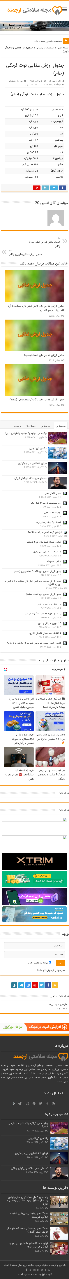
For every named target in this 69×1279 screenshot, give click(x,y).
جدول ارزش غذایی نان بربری (47, 552)
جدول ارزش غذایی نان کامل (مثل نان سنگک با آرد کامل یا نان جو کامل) (33, 582)
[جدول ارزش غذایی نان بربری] (65, 552)
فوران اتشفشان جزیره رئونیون (32, 463)
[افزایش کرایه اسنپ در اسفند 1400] (65, 532)
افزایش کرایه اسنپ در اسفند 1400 (45, 532)
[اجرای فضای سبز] (65, 493)
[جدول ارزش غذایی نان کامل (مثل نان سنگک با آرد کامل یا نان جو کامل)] (65, 581)
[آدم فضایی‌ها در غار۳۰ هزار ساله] (65, 503)
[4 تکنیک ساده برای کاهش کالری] (65, 633)
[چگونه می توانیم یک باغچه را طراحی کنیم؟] (57, 438)
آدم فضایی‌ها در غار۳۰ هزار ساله (45, 503)
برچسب (17, 426)
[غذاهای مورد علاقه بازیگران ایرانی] (57, 483)
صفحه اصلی (63, 48)
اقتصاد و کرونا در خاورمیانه (48, 523)
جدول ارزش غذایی (45, 48)
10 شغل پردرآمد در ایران (49, 604)
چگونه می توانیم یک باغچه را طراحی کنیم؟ (26, 434)
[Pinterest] (35, 985)
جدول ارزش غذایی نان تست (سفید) (43, 594)
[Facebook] (48, 985)
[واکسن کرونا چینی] (57, 453)
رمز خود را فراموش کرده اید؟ (51, 970)
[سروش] (14, 984)
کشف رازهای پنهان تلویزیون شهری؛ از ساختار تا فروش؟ (34, 643)
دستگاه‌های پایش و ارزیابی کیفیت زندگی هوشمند (29, 1215)
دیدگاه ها (31, 426)
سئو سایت (62, 1009)
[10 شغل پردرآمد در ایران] (65, 604)
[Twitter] (42, 985)
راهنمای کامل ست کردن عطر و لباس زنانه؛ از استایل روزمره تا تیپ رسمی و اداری (27, 1200)
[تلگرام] (21, 985)
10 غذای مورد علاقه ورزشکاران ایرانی (43, 614)
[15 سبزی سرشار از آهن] (65, 624)
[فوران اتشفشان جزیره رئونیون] (57, 468)
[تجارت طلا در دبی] (65, 513)
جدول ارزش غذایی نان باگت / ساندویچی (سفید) (37, 571)
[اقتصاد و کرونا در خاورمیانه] (65, 523)
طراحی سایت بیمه (58, 1005)
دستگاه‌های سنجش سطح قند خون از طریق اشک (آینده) (27, 1230)
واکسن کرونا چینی (38, 448)
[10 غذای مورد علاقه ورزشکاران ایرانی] (65, 614)
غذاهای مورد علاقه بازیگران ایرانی (30, 478)
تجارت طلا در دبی (52, 513)
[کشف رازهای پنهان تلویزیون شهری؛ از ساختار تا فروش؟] (65, 643)
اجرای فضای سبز (53, 493)
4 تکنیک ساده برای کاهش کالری (45, 633)
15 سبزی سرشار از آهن (49, 623)
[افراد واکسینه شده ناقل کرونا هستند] (65, 542)
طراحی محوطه (54, 562)
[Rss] (55, 985)
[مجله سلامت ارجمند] (34, 10)
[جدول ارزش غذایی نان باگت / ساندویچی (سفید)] (65, 571)
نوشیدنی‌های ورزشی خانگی (48, 41)
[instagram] (28, 985)
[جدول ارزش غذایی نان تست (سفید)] (65, 594)
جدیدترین (45, 426)
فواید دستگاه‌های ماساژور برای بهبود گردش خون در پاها (28, 1245)
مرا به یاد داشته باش (38, 963)
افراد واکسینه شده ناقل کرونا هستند (44, 542)
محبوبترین (61, 426)
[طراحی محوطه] (65, 562)
